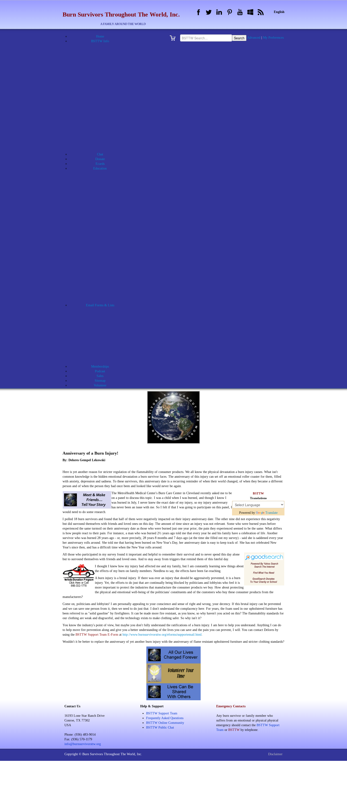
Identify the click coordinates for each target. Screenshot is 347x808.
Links (103, 149)
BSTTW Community (106, 314)
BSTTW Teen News (106, 286)
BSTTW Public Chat (160, 727)
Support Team (106, 338)
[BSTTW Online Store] (174, 37)
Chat (100, 154)
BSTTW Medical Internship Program (106, 182)
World (106, 263)
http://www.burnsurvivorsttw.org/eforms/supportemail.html (162, 634)
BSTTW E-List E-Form (106, 352)
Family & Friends (106, 201)
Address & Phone (103, 50)
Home (100, 36)
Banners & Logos (103, 60)
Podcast (100, 371)
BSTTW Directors (106, 79)
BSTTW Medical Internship (106, 102)
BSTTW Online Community (103, 121)
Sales (100, 376)
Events (102, 140)
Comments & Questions (106, 319)
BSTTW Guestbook (103, 88)
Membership (106, 333)
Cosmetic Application (106, 324)
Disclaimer (275, 754)
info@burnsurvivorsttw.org (82, 744)
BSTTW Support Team (161, 713)
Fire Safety (105, 206)
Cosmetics (106, 192)
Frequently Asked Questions (164, 718)
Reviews (105, 239)
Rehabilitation (106, 234)
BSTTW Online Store (103, 126)
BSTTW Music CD (103, 116)
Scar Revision (106, 244)
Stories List (103, 300)
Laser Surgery (106, 211)
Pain (106, 225)
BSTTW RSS (103, 131)
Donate (100, 159)
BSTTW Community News (106, 281)
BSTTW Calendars (103, 83)
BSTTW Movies (103, 112)
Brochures (103, 64)
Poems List (103, 296)
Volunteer (106, 343)
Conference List (103, 267)
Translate (271, 512)
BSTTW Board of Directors (106, 74)
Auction (103, 55)
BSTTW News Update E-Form (106, 357)
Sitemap (100, 380)
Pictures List (103, 291)
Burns (106, 187)
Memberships (100, 366)
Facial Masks (105, 197)
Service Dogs (106, 248)
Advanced (253, 37)
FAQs (103, 145)
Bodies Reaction (106, 178)
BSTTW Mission (103, 107)
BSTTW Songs (103, 135)
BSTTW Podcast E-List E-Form (106, 362)
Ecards (100, 164)
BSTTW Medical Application (106, 97)
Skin (106, 253)
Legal (106, 215)
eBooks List (103, 272)
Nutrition (106, 220)
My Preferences (273, 37)
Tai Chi (106, 258)
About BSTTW (103, 46)
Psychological (106, 230)
